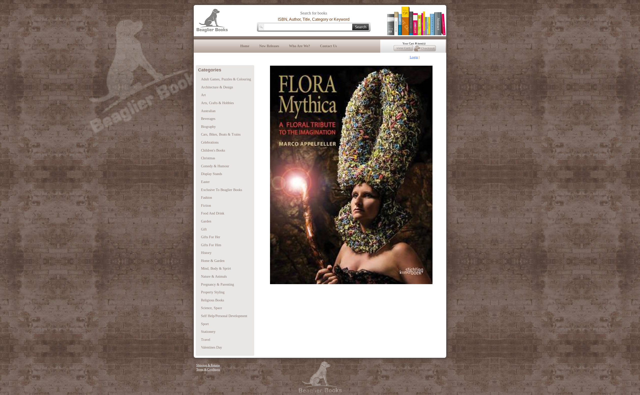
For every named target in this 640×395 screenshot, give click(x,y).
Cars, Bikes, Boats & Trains (220, 134)
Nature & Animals (214, 276)
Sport (205, 324)
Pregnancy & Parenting (217, 284)
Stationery (208, 332)
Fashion (206, 197)
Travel (205, 340)
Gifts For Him (211, 245)
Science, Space (211, 308)
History (206, 253)
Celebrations (209, 142)
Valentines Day (211, 347)
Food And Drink (212, 213)
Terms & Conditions (208, 369)
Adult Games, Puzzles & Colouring (226, 79)
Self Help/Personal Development (224, 316)
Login (414, 57)
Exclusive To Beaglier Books (221, 190)
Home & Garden (212, 261)
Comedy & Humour (215, 166)
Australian (208, 111)
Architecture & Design (217, 87)
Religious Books (212, 300)
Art (203, 95)
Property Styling (212, 292)
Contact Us (328, 46)
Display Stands (211, 174)
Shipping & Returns (208, 365)
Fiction (206, 205)
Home (244, 46)
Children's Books (213, 150)
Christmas (208, 158)
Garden (206, 221)
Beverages (208, 119)
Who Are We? (299, 46)
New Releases (269, 46)
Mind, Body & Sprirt (216, 268)
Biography (208, 127)
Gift (204, 229)
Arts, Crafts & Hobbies (217, 103)
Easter (205, 182)
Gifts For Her (210, 237)
